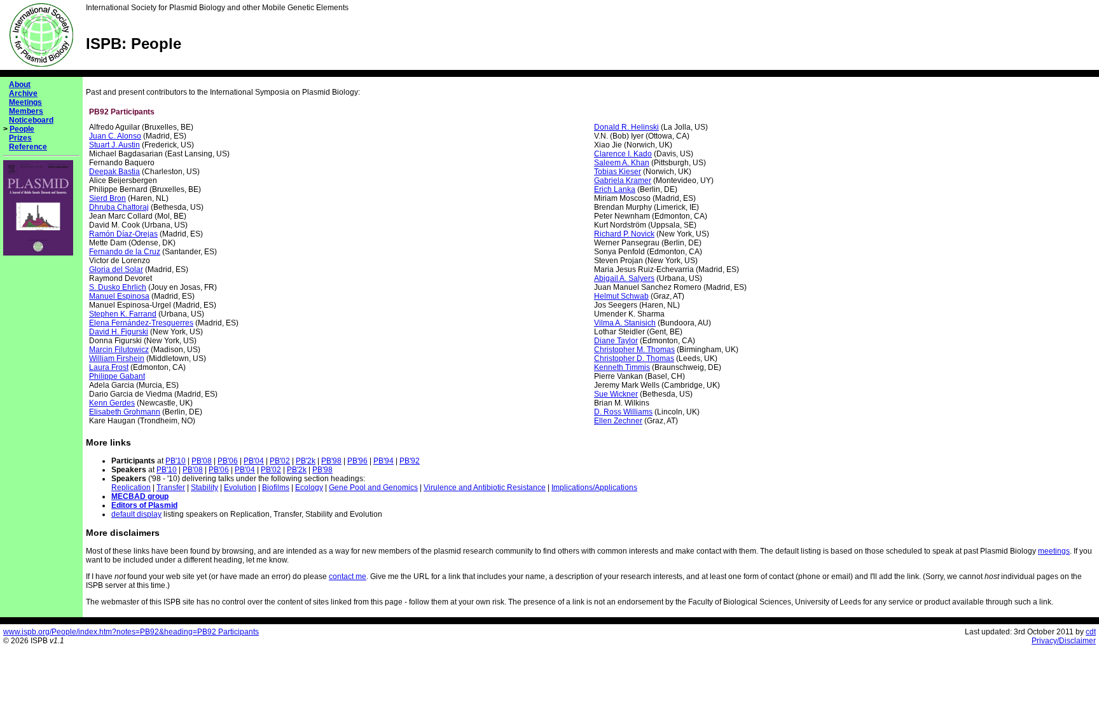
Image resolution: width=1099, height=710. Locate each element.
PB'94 (383, 460)
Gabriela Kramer (622, 180)
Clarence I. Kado (623, 153)
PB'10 (175, 460)
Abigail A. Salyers (624, 278)
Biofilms (275, 487)
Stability (204, 487)
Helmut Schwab (621, 296)
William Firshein (116, 358)
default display (136, 514)
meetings (1054, 551)
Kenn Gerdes (112, 403)
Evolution (240, 487)
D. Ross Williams (623, 411)
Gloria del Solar (116, 269)
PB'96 (357, 460)
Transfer (170, 487)
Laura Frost (108, 367)
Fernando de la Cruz (124, 251)
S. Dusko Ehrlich (117, 287)
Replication (131, 487)
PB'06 (228, 460)
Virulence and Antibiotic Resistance (485, 487)
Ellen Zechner (618, 420)
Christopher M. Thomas (634, 349)
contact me (347, 576)
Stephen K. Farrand (122, 314)
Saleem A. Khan (621, 162)
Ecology (309, 487)
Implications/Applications (594, 487)
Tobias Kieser (617, 171)
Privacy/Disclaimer (1064, 640)
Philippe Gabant (117, 376)
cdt (1091, 631)
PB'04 (254, 460)
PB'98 (331, 460)
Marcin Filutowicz (119, 349)
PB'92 (409, 460)
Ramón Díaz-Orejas (123, 233)
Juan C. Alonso (115, 136)
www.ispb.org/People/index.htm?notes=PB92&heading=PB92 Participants (131, 631)
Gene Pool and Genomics (373, 487)
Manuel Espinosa (119, 296)
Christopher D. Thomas (634, 358)
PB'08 (201, 460)
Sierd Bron (107, 198)
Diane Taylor (616, 340)
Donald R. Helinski (626, 127)
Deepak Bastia (114, 171)
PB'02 (280, 460)
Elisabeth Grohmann (124, 411)
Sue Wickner (616, 394)
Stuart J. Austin (114, 144)
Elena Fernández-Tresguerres (141, 322)
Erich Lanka (614, 189)
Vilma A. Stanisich (625, 322)
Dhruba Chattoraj (119, 207)
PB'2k (305, 460)
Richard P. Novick (624, 233)
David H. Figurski (118, 331)
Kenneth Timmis (622, 367)
